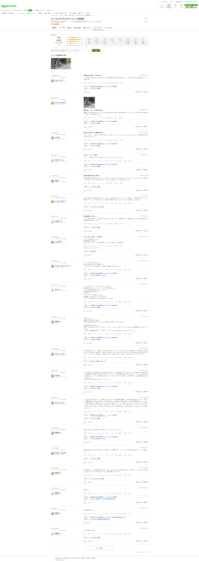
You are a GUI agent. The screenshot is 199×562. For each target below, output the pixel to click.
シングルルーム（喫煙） (95, 88)
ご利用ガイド (165, 1)
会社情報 (58, 558)
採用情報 (83, 558)
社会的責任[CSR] (75, 558)
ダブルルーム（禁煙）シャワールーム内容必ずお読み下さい (103, 499)
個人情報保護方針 (65, 558)
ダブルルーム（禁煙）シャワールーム (98, 275)
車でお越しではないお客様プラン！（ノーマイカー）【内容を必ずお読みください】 (108, 517)
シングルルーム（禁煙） (95, 123)
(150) (97, 27)
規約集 (88, 558)
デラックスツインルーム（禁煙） (97, 206)
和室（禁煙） (93, 251)
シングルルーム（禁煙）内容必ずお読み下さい (100, 519)
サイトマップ (172, 1)
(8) (77, 27)
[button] (61, 63)
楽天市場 (187, 1)
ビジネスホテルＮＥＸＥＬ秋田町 (67, 18)
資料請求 (93, 558)
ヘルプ (159, 1)
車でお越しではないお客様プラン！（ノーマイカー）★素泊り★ (103, 86)
